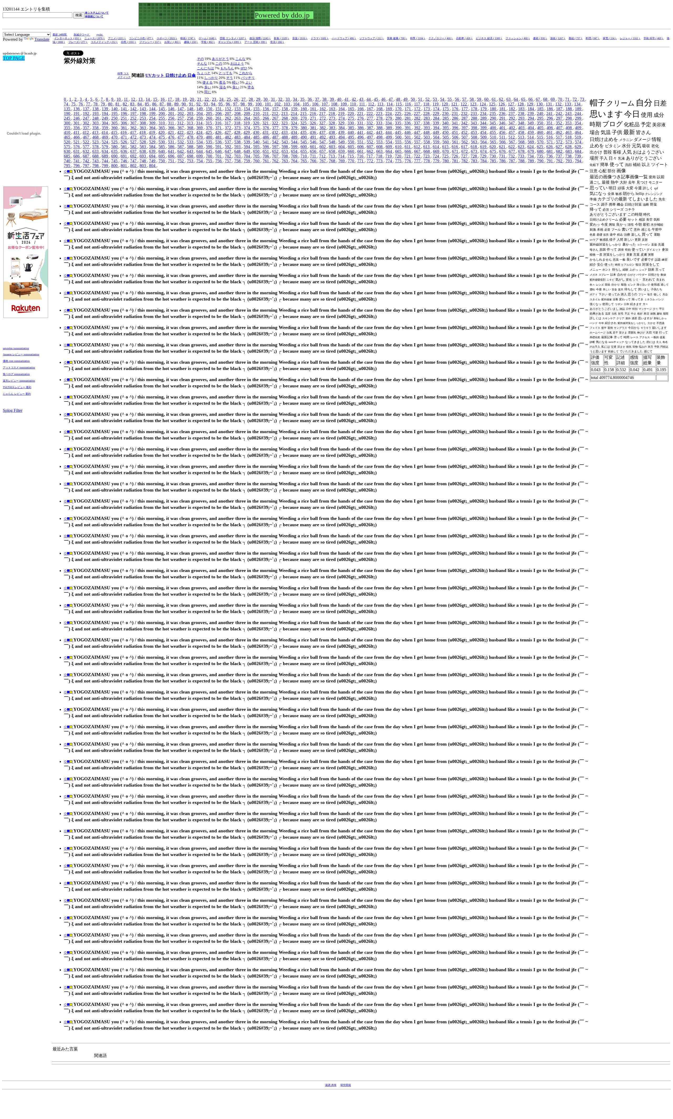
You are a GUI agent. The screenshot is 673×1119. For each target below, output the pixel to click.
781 (455, 161)
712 (323, 156)
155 (257, 109)
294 (531, 118)
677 (512, 151)
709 (294, 156)
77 (88, 104)
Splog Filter (12, 410)
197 (133, 113)
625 (540, 146)
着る (222, 82)
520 (67, 142)
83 (132, 104)
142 (133, 109)
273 (332, 118)
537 (228, 142)
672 (465, 151)
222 (370, 113)
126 (502, 104)
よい (248, 82)
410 (67, 132)
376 (266, 127)
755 (209, 161)
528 (143, 142)
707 (275, 156)
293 (522, 118)
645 (209, 151)
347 (512, 123)
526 (124, 142)
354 (578, 123)
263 (238, 118)
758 (238, 161)
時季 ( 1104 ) (417, 38)
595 (257, 146)
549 (342, 142)
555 (398, 142)
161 (313, 109)
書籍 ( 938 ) (540, 38)
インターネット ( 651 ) (67, 38)
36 (310, 99)
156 (266, 109)
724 (436, 156)
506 (455, 137)
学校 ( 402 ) (208, 41)
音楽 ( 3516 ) (300, 38)
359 (105, 127)
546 (313, 142)
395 (446, 127)
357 (86, 127)
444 (389, 132)
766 (313, 161)
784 (484, 161)
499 (389, 137)
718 (379, 156)
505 (446, 137)
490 (304, 137)
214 (294, 113)
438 (332, 132)
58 (472, 99)
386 (361, 127)
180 (493, 109)
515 (540, 137)
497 (370, 137)
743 (96, 161)
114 (390, 104)
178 (474, 109)
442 (370, 132)
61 (494, 99)
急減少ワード (82, 34)
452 (464, 132)
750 (162, 161)
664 (389, 151)
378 (285, 127)
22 (207, 99)
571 (550, 142)
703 (238, 156)
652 (275, 151)
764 (294, 161)
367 (181, 127)
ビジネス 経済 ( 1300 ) (489, 38)
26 (236, 99)
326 (313, 123)
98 (243, 104)
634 (105, 151)
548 (332, 142)
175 (446, 109)
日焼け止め (176, 75)
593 (238, 146)
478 (190, 137)
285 (446, 118)
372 (228, 127)
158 (285, 109)
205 (209, 113)
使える (207, 82)
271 (313, 118)
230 (446, 113)
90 (184, 104)
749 (152, 161)
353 (569, 123)
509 (484, 137)
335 (398, 123)
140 (115, 109)
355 (67, 127)
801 (124, 165)
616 (455, 146)
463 (569, 132)
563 (474, 142)
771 (361, 161)
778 (427, 161)
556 (408, 142)
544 (294, 142)
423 (190, 132)
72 (575, 99)
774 (389, 161)
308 (143, 123)
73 (582, 99)
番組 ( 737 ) (576, 38)
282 (417, 118)
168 (380, 109)
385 (351, 127)
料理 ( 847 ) (593, 38)
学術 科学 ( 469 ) (654, 38)
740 (67, 161)
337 (417, 123)
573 (569, 142)
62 (501, 99)
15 (155, 99)
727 (464, 156)
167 (370, 109)
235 (493, 113)
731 (502, 156)
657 (323, 151)
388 (380, 127)
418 (143, 132)
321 (266, 123)
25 (229, 99)
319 (247, 123)
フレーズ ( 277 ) (78, 41)
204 (200, 113)
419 (152, 132)
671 (455, 151)
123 (473, 104)
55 (450, 99)
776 (408, 161)
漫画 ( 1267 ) (557, 38)
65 (523, 99)
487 (275, 137)
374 (247, 127)
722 (417, 156)
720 (398, 156)
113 (380, 104)
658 (332, 151)
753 (190, 161)
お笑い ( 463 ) (172, 41)
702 (228, 156)
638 (143, 151)
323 (285, 123)
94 (213, 104)
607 (370, 146)
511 (502, 137)
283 (427, 118)
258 (190, 118)
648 (238, 151)
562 (465, 142)
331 (360, 123)
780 (446, 161)
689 (105, 156)
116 (408, 104)
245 (67, 118)
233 (474, 113)
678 (522, 151)
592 (228, 146)
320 (256, 123)
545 (304, 142)
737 (559, 156)
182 (512, 109)
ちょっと (204, 73)
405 (540, 127)
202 (181, 113)
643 (190, 151)
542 (275, 142)
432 (275, 132)
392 (417, 127)
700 (209, 156)
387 (370, 127)
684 (578, 151)
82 (125, 104)
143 (143, 109)
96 (228, 104)
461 (550, 132)
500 (398, 137)
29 (258, 99)
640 (162, 151)
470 (115, 137)
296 (550, 118)
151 (219, 109)
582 (133, 146)
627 (559, 146)
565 (493, 142)
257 (181, 118)
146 (171, 109)
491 (313, 137)
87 (162, 104)
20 (192, 99)
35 (302, 99)
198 (143, 113)
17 (170, 99)
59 (479, 99)
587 (181, 146)
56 (457, 99)
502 (417, 137)
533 (190, 142)
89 (177, 104)
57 (464, 99)
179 (484, 109)
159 (294, 109)
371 (219, 127)
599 (294, 146)
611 (408, 146)
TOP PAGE (14, 58)
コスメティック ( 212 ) (104, 41)
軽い (235, 82)
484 (247, 137)
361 (124, 127)
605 (351, 146)
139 (105, 109)
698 (190, 156)
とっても (225, 73)
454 (483, 132)
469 (105, 137)
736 (550, 156)
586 (171, 146)
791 (550, 161)
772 (370, 161)
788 (522, 161)
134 (578, 104)
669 (436, 151)
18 (177, 99)
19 (185, 99)
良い (235, 87)
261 (219, 118)
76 (81, 104)
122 (464, 104)
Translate (41, 39)
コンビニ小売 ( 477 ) (141, 38)
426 (218, 132)
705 (257, 156)
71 (567, 99)
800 (115, 165)
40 (339, 99)
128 (521, 104)
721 (408, 156)
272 (323, 118)
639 (152, 151)
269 (294, 118)
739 (578, 156)
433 (285, 132)
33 (288, 99)
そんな (202, 63)
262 (228, 118)
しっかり (211, 78)
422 (181, 132)
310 (162, 123)
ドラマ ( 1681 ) (320, 38)
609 (389, 146)
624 (531, 146)
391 (408, 127)
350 (540, 123)
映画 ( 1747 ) (188, 38)
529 (152, 142)
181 (503, 109)
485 (257, 137)
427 (228, 132)
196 (124, 113)
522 (86, 142)
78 (96, 104)
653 (285, 151)
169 (389, 109)
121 (454, 104)
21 (199, 99)
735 (540, 156)
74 (66, 104)
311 (171, 123)
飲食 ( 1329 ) (281, 38)
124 (483, 104)
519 (578, 137)
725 (446, 156)
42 (354, 99)
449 (436, 132)
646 (219, 151)
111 (362, 104)
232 (464, 113)
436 (313, 132)
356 (77, 127)
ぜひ (243, 68)
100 (259, 104)
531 (171, 142)
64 (516, 99)
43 (361, 99)
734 (531, 156)
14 (148, 99)
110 (353, 104)
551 (361, 142)
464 (578, 132)
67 (538, 99)
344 (483, 123)
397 (465, 127)
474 (152, 137)
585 (162, 146)
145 (162, 109)
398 (474, 127)
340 (446, 123)
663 (380, 151)
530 (162, 142)
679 (531, 151)
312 (181, 123)
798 (96, 165)
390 (398, 127)
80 (110, 104)
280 (398, 118)
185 (540, 109)
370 (209, 127)
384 (342, 127)
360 (115, 127)
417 (133, 132)
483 (238, 137)
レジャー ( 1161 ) (630, 38)
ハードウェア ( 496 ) (344, 38)
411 (76, 132)
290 (493, 118)
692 (133, 156)
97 (235, 104)
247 (86, 118)
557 (417, 142)
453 (474, 132)
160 (304, 109)
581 (124, 146)
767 (323, 161)
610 (398, 146)
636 (124, 151)
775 (398, 161)
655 (304, 151)
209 (247, 113)
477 (181, 137)
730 (493, 156)
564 (484, 142)
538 (238, 142)
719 (389, 156)
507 (465, 137)
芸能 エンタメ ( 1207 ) (233, 38)
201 (171, 113)
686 (77, 156)
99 (250, 104)
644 (200, 151)
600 (304, 146)
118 (426, 104)
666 (408, 151)
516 (550, 137)
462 (559, 132)
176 (455, 109)
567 (512, 142)
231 (455, 113)
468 (96, 137)
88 (169, 104)
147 (181, 109)
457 (512, 132)
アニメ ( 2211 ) (117, 38)
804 (152, 165)
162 (323, 109)
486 (266, 137)
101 (268, 104)
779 (436, 161)
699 (200, 156)
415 (114, 132)
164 (342, 109)
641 (171, 151)
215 (304, 113)
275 (351, 118)
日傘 (191, 75)
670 (446, 151)
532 (181, 142)
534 (200, 142)
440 (351, 132)
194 (105, 113)
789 (531, 161)
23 (214, 99)
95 (221, 104)
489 (294, 137)
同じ (207, 92)
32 (280, 99)
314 (199, 123)
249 (105, 118)
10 (119, 99)
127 (511, 104)
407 (559, 127)
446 (408, 132)
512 (512, 137)
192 (86, 113)
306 (124, 123)
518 (569, 137)
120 (445, 104)
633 (96, 151)
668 (427, 151)
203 (190, 113)
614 (436, 146)
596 (266, 146)
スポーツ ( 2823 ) (167, 38)
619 (483, 146)
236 (502, 113)
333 (379, 123)
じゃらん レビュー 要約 (17, 393)
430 (256, 132)
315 (209, 123)
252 (133, 118)
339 (436, 123)
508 (474, 137)
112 (371, 104)
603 (332, 146)
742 (86, 161)
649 (247, 151)
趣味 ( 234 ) (191, 41)
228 (427, 113)
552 (370, 142)
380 (304, 127)
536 (219, 142)
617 (464, 146)
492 (323, 137)
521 (77, 142)
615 (446, 146)
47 (391, 99)
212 (275, 113)
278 (380, 118)
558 (427, 142)
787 (512, 161)
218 (332, 113)
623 (521, 146)
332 (370, 123)
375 (257, 127)
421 (171, 132)
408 (569, 127)
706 (266, 156)
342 (464, 123)
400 (493, 127)
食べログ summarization (16, 374)
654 (294, 151)
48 (398, 99)
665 (398, 151)
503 (427, 137)
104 (296, 104)
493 (332, 137)
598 (285, 146)
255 (162, 118)
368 (190, 127)
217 (323, 113)
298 (569, 118)
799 (105, 165)
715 (351, 156)
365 (162, 127)
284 (436, 118)
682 (559, 151)
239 (531, 113)
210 (257, 113)
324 (294, 123)
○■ (67, 171)
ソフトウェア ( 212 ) (371, 38)
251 (124, 118)
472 (133, 137)
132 (559, 104)
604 (342, 146)
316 (218, 123)
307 (133, 123)
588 (190, 146)
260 (209, 118)
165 (351, 109)
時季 (121, 73)
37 (317, 99)
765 (304, 161)
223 (379, 113)
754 (200, 161)
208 (238, 113)
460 (540, 132)
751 (171, 161)
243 (569, 113)
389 (389, 127)
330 (351, 123)
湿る (222, 87)
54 (442, 99)
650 (257, 151)
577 (86, 146)
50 (413, 99)
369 (200, 127)
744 (105, 161)
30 (266, 99)
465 (67, 137)
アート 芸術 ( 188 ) (255, 41)
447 (417, 132)
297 (559, 118)
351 (550, 123)
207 (228, 113)
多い (207, 87)
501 (408, 137)
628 (569, 146)
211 (266, 113)
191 (77, 113)
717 (370, 156)
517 (559, 137)
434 (294, 132)
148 (190, 109)
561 (455, 142)
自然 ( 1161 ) (128, 41)
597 (275, 146)
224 (389, 113)
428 (237, 132)
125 (492, 104)
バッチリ (248, 78)
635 (115, 151)
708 (285, 156)
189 (578, 109)
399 (484, 127)
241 (550, 113)
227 (417, 113)
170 (398, 109)
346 (502, 123)
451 (455, 132)
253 (143, 118)
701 (219, 156)
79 (103, 104)
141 (124, 109)
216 (313, 113)
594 (247, 146)
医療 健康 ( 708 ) (397, 38)
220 (351, 113)
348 (521, 123)
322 (275, 123)
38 (325, 99)
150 (209, 109)
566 (503, 142)
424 (199, 132)
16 (163, 99)
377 (275, 127)
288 (474, 118)
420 (162, 132)
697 (181, 156)
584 (152, 146)
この (218, 63)
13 (141, 99)
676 (503, 151)
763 (285, 161)
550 (351, 142)
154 (247, 109)
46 (383, 99)
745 (115, 161)
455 (493, 132)
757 (228, 161)
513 (521, 137)
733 (521, 156)
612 (417, 146)
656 (313, 151)
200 (162, 113)
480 (209, 137)
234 (483, 113)
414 (105, 132)
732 (512, 156)
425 (209, 132)
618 (474, 146)
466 (77, 137)
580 (115, 146)
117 (417, 104)
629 (578, 146)
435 (304, 132)
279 (389, 118)
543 (285, 142)
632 (86, 151)
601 (313, 146)
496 (361, 137)
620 (493, 146)
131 (549, 104)
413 (95, 132)
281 (408, 118)
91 (191, 104)
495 (351, 137)
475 (162, 137)
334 (389, 123)
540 (257, 142)
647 (228, 151)
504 (436, 137)
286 (455, 118)
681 (550, 151)
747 (133, 161)
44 (369, 99)
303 (96, 123)
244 (578, 113)
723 (427, 156)
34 (295, 99)
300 (67, 123)
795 (67, 165)
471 (124, 137)
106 (315, 104)
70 (560, 99)
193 (96, 113)
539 (247, 142)
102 (278, 104)
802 (133, 165)
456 (502, 132)
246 (77, 118)
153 (238, 109)
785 (493, 161)
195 (115, 113)
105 (306, 104)
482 (228, 137)
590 (209, 146)
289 (484, 118)
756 (219, 161)
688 (96, 156)
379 (294, 127)
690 (115, 156)
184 (531, 109)
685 (67, 156)
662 (370, 151)
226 (408, 113)
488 (285, 137)
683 (569, 151)
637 (133, 151)
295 (540, 118)
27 (244, 99)
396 (455, 127)
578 (96, 146)
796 (77, 165)
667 (417, 151)
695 (162, 156)
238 (521, 113)
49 (406, 99)
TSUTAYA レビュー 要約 (17, 387)
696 (171, 156)
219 (341, 113)
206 (219, 113)
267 (275, 118)
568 (522, 142)
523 (96, 142)
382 (323, 127)
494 (342, 137)
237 (512, 113)
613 (427, 146)
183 (522, 109)
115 (399, 104)
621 (502, 146)
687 (86, 156)
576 (77, 146)
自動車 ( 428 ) (464, 38)
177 (465, 109)
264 (247, 118)
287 (465, 118)
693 (143, 156)
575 (67, 146)
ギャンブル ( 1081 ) (229, 41)
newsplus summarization (16, 348)
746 (124, 161)
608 (380, 146)
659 (342, 151)
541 (266, 142)
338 (427, 123)
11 (126, 99)
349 (531, 123)
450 (446, 132)
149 (200, 109)
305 (115, 123)
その (200, 59)
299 (578, 118)
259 (200, 118)
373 (238, 127)
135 (67, 109)
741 (77, 161)
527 (133, 142)
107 (325, 104)
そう (229, 78)
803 (143, 165)
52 (428, 99)
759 (247, 161)
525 (115, 142)
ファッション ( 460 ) (518, 38)
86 (154, 104)
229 (436, 113)
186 (550, 109)
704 (247, 156)
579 (105, 146)
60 (487, 99)
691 (124, 156)
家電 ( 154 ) (610, 38)
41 (347, 99)
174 (436, 109)
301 (77, 123)
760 (257, 161)
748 (143, 161)
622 (512, 146)
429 (247, 132)
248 (96, 118)
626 (550, 146)
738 (569, 156)
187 (559, 109)
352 (559, 123)
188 (569, 109)
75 (74, 104)
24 (222, 99)
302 (86, 123)
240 (540, 113)
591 (219, 146)
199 (152, 113)
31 (273, 99)
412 (86, 132)
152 (228, 109)
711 (313, 156)
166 (361, 109)
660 (351, 151)
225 (398, 113)
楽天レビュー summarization (19, 380)
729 (483, 156)
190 (67, 113)
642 (181, 151)
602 (323, 146)
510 (493, 137)
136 (77, 109)
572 (559, 142)
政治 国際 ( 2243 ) (260, 38)
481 (219, 137)
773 (380, 161)
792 (559, 161)
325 (304, 123)
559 (436, 142)
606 (361, 146)
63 (509, 99)
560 (446, 142)
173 (427, 109)
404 (531, 127)
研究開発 (345, 1084)
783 (474, 161)
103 (287, 104)
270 (304, 118)
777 (417, 161)
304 (105, 123)
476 (171, 137)
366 (171, 127)
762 (275, 161)
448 (427, 132)
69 (553, 99)
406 (550, 127)
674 (484, 151)
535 (209, 142)
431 (266, 132)
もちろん (227, 68)
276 (361, 118)
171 (408, 109)
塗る (250, 87)
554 (389, 142)
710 (304, 156)
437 (323, 132)
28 (251, 99)
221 (360, 113)
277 (370, 118)
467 (86, 137)
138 (96, 109)
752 (181, 161)
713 (332, 156)
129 (530, 104)
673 (474, 151)
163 (332, 109)
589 (200, 146)
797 (86, 165)
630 (67, 151)
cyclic (99, 34)
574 (578, 142)
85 (147, 104)
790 (540, 161)
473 (143, 137)
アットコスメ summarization (19, 367)
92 (199, 104)
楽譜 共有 (330, 1084)
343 (474, 123)
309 (152, 123)
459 (531, 132)
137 (86, 109)
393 (427, 127)
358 (96, 127)
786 (503, 161)
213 (285, 113)
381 (313, 127)
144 (152, 109)
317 (228, 123)
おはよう (237, 63)
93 (206, 104)
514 (531, 137)
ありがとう (220, 59)
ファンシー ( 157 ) (150, 41)
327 (323, 123)
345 (493, 123)
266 (266, 118)
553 (380, 142)
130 (540, 104)
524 (105, 142)
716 (360, 156)
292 (512, 118)
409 (578, 127)
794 (578, 161)
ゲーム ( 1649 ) (208, 38)
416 (124, 132)
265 (257, 118)
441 (360, 132)
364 (152, 127)
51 (420, 99)
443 (379, 132)
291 (503, 118)
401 (503, 127)
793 (569, 161)
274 (342, 118)
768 (332, 161)
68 (545, 99)
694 (152, 156)
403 (522, 127)
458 (521, 132)
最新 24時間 (60, 34)
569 (531, 142)
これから (245, 73)
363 (143, 127)
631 (77, 151)
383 (332, 127)
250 (115, 118)
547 (323, 142)
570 (540, 142)
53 (435, 99)
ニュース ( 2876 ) (94, 38)
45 (376, 99)
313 (190, 123)
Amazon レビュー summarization (21, 354)
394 (436, 127)
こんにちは (205, 68)
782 (465, 161)
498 (380, 137)
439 (341, 132)
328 (332, 123)
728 (474, 156)
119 (436, 104)
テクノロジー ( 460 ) (441, 38)
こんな (240, 59)
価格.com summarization (16, 361)
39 (332, 99)
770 (351, 161)
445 (398, 132)
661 (361, 151)
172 (417, 109)
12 (133, 99)
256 (171, 118)
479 (200, 137)
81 (118, 104)
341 (455, 123)
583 (143, 146)
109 (344, 104)
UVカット (155, 75)
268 (285, 118)
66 (531, 99)
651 (266, 151)
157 (275, 109)
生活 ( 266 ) (277, 41)
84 (140, 104)
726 (455, 156)
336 (408, 123)
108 (334, 104)
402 (512, 127)
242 (559, 113)
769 (342, 161)
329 (341, 123)
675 (493, 151)
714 (341, 156)
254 (152, 118)
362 (133, 127)
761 (266, 161)
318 (237, 123)
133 (568, 104)
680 (540, 151)
